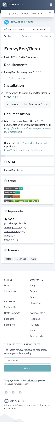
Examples (9, 324)
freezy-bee (21, 259)
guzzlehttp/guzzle (13, 223)
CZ (42, 121)
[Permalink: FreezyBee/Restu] (2, 56)
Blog (32, 285)
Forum (33, 291)
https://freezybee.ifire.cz (29, 143)
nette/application (12, 227)
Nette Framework (18, 78)
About (33, 330)
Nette (7, 285)
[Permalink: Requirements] (2, 71)
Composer (15, 96)
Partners (34, 324)
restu (33, 259)
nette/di (8, 235)
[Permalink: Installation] (2, 92)
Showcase (35, 303)
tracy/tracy (9, 239)
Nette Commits (12, 312)
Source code (36, 336)
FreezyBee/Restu (13, 170)
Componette (17, 400)
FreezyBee (17, 21)
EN (38, 121)
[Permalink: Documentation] (2, 121)
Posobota (9, 318)
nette (8, 259)
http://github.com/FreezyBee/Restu (23, 150)
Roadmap (35, 318)
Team (33, 297)
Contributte (10, 291)
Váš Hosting (33, 380)
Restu (29, 21)
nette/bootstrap (12, 231)
